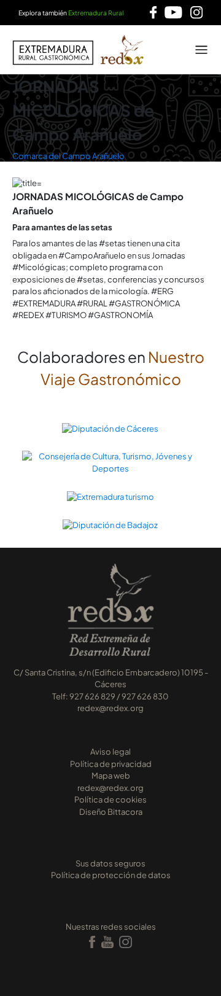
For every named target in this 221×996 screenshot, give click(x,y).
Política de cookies (110, 799)
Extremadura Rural (95, 13)
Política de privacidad (111, 764)
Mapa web (110, 775)
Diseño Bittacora (110, 812)
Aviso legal (110, 752)
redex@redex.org (110, 708)
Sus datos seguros (110, 863)
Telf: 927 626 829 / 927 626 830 (110, 696)
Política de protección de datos (111, 875)
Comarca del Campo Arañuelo (68, 156)
